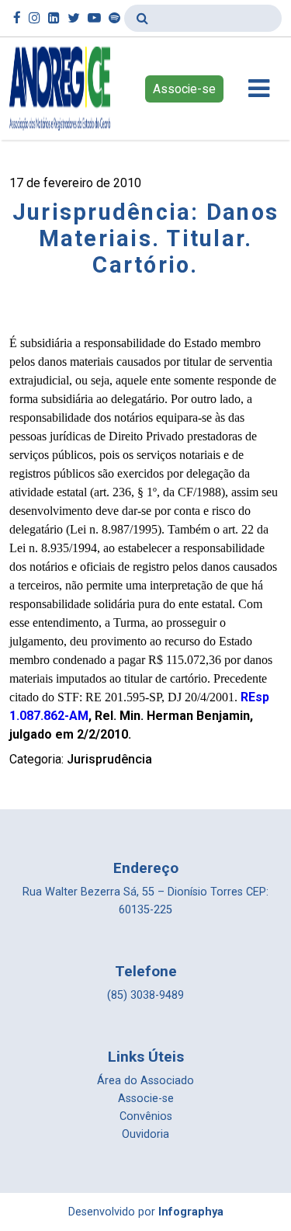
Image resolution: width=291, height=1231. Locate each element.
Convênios (146, 1116)
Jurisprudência (109, 759)
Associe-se (184, 89)
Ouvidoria (145, 1134)
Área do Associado (145, 1080)
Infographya (190, 1212)
